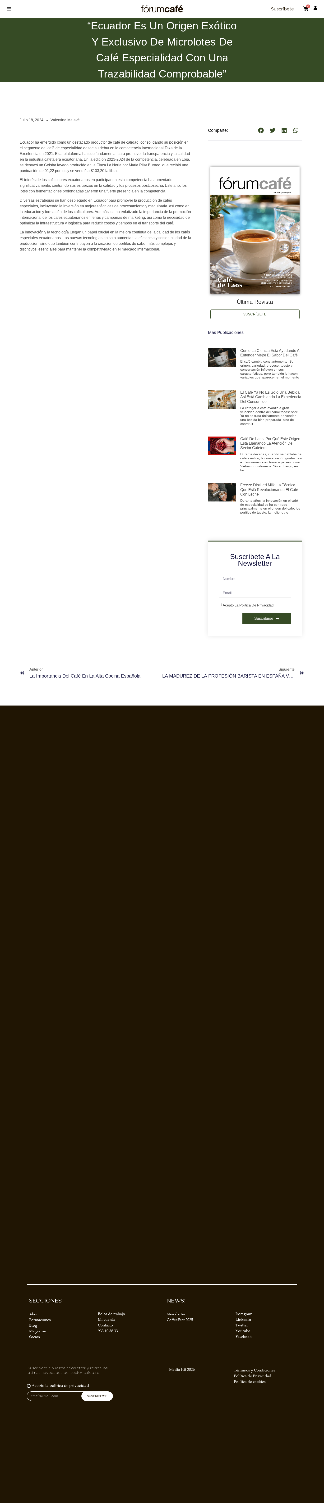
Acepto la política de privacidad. (248, 605)
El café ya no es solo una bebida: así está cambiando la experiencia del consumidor (270, 396)
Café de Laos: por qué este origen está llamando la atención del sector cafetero (270, 443)
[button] (9, 9)
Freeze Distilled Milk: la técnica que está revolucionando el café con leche (269, 489)
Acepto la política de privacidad (60, 1386)
